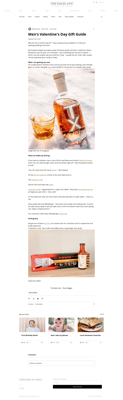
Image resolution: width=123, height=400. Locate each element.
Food (29, 17)
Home (53, 17)
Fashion (37, 17)
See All (102, 314)
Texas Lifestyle (69, 17)
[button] (101, 2)
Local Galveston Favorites (90, 335)
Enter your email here (59, 379)
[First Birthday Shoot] (32, 325)
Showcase (80, 17)
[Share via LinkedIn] (38, 298)
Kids (60, 17)
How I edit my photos (59, 335)
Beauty (45, 17)
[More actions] (94, 29)
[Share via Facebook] (29, 298)
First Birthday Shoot (29, 335)
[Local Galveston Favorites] (91, 325)
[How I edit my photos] (62, 325)
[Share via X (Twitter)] (33, 298)
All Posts (21, 17)
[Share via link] (42, 298)
